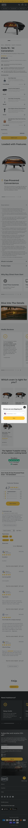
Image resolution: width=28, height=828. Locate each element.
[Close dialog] (24, 407)
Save (14, 418)
